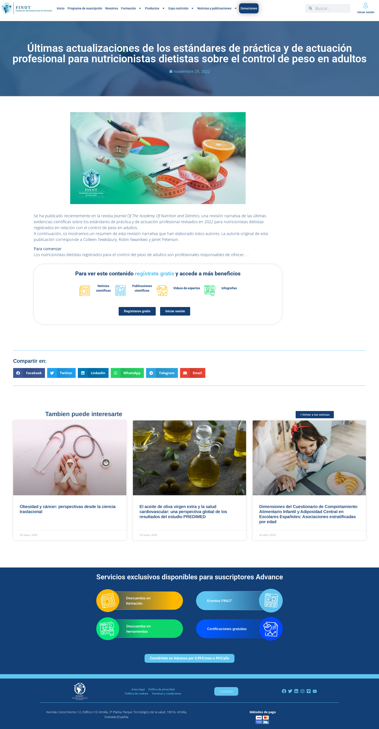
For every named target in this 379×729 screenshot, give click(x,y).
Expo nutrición (178, 8)
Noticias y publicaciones (214, 8)
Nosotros (111, 8)
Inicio (60, 8)
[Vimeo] (309, 691)
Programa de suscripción (85, 8)
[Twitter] (290, 691)
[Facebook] (284, 691)
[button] (29, 373)
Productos (152, 8)
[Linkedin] (296, 691)
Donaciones (249, 8)
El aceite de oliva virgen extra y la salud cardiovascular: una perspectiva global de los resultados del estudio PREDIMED (183, 511)
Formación (128, 8)
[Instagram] (302, 691)
